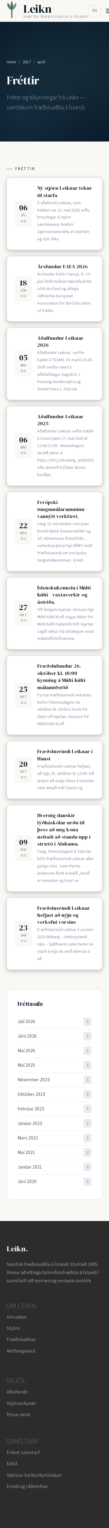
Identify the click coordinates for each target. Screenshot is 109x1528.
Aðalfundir (17, 1392)
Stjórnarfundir (21, 1403)
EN (94, 11)
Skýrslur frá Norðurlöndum (34, 1475)
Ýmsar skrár (19, 1414)
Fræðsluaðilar (21, 1339)
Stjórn (13, 1328)
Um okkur (17, 1317)
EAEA (12, 1463)
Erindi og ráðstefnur (27, 1486)
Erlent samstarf (23, 1452)
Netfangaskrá (21, 1351)
